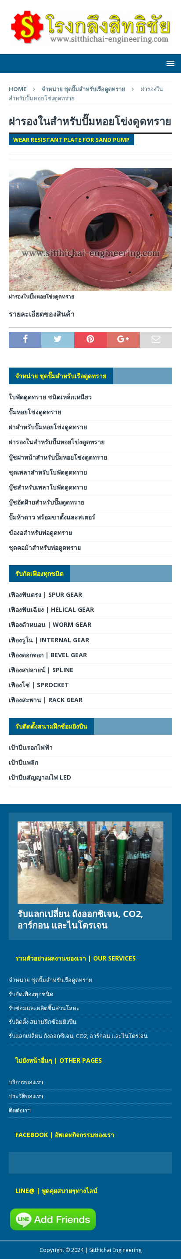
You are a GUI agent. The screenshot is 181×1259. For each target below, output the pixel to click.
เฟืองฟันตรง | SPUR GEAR (45, 594)
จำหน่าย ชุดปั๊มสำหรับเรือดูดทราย (60, 376)
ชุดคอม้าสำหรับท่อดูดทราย (45, 547)
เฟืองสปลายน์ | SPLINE (41, 670)
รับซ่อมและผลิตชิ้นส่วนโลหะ (44, 1008)
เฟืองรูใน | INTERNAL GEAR (49, 640)
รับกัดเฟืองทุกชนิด (39, 573)
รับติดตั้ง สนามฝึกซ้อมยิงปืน (42, 1022)
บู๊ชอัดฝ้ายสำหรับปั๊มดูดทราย (46, 502)
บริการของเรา (26, 1082)
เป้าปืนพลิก (23, 762)
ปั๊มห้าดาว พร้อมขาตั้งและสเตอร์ (52, 517)
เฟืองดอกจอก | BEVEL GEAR (48, 655)
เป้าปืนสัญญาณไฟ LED (40, 777)
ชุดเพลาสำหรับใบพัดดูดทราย (48, 472)
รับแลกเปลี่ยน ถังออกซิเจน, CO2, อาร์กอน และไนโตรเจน (80, 919)
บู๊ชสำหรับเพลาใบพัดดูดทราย (48, 487)
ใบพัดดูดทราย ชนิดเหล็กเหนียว (50, 397)
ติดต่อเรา (20, 1110)
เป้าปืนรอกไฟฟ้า (31, 747)
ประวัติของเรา (26, 1096)
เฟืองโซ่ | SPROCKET (39, 685)
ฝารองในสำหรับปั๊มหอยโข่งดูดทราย (57, 442)
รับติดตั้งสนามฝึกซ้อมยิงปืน (51, 726)
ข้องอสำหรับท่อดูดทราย (40, 532)
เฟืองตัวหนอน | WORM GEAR (50, 624)
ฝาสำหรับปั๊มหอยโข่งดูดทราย (48, 427)
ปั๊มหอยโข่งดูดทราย (35, 412)
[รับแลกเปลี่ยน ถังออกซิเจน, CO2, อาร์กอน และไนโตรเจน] (90, 862)
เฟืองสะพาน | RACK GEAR (46, 700)
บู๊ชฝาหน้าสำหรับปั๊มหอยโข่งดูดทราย (58, 457)
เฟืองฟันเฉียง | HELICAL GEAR (51, 609)
